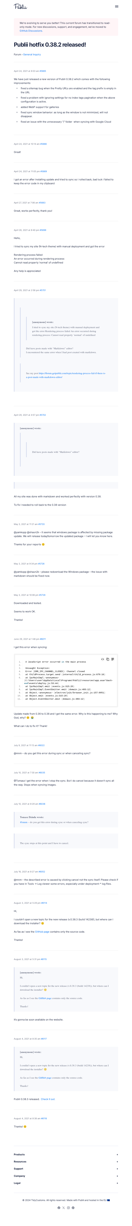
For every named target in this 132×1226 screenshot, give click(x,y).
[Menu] (114, 6)
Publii (81, 1200)
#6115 (44, 959)
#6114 (44, 903)
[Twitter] (63, 1208)
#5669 (43, 171)
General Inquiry (32, 54)
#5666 (43, 144)
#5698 (43, 230)
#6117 (44, 1038)
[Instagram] (68, 1208)
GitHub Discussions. (31, 30)
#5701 (43, 290)
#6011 (43, 639)
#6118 (44, 1118)
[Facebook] (59, 1208)
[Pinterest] (73, 1208)
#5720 (41, 524)
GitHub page (42, 931)
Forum (17, 54)
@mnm (23, 822)
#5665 (43, 71)
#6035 (42, 772)
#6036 (42, 804)
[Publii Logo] (20, 6)
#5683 (42, 202)
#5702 (43, 415)
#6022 (41, 745)
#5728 (42, 595)
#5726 (41, 563)
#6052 (42, 871)
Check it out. (48, 1099)
